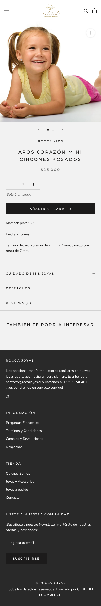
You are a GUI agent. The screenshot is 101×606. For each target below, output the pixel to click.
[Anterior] (38, 129)
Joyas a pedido (17, 489)
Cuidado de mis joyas (30, 273)
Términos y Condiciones (24, 430)
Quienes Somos (18, 473)
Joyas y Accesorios (20, 481)
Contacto (13, 497)
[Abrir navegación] (6, 10)
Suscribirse (26, 558)
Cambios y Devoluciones (24, 439)
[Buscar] (86, 11)
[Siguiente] (62, 129)
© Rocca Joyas (50, 583)
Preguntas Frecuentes (22, 422)
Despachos (18, 288)
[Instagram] (7, 396)
